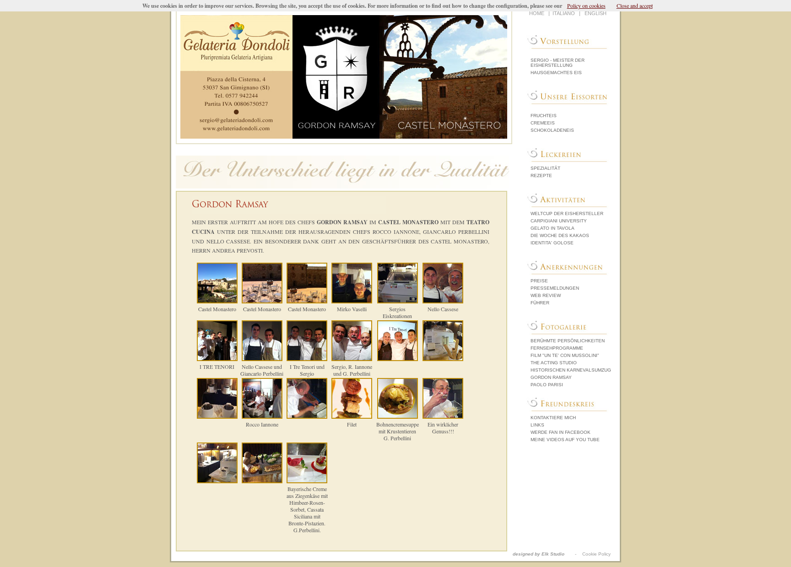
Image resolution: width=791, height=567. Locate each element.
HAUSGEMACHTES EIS (556, 72)
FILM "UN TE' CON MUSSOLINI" (565, 355)
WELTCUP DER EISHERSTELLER (567, 213)
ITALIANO (564, 13)
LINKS (537, 424)
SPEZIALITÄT (545, 168)
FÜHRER (540, 302)
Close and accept (635, 5)
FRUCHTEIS (544, 115)
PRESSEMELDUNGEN (555, 288)
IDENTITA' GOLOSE (552, 242)
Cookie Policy (596, 553)
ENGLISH (596, 13)
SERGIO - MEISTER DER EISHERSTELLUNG (558, 63)
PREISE (539, 280)
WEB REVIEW (546, 295)
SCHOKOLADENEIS (552, 130)
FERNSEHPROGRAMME (557, 348)
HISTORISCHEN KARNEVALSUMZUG (571, 370)
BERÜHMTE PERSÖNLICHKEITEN (568, 340)
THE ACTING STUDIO (554, 362)
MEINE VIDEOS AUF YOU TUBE (565, 439)
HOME (536, 13)
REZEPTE (541, 175)
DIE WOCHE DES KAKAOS (560, 235)
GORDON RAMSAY (551, 377)
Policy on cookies (586, 5)
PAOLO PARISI (547, 384)
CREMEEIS (543, 122)
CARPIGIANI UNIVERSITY (559, 220)
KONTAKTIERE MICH (553, 417)
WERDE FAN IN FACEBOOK (561, 432)
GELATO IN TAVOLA (552, 228)
